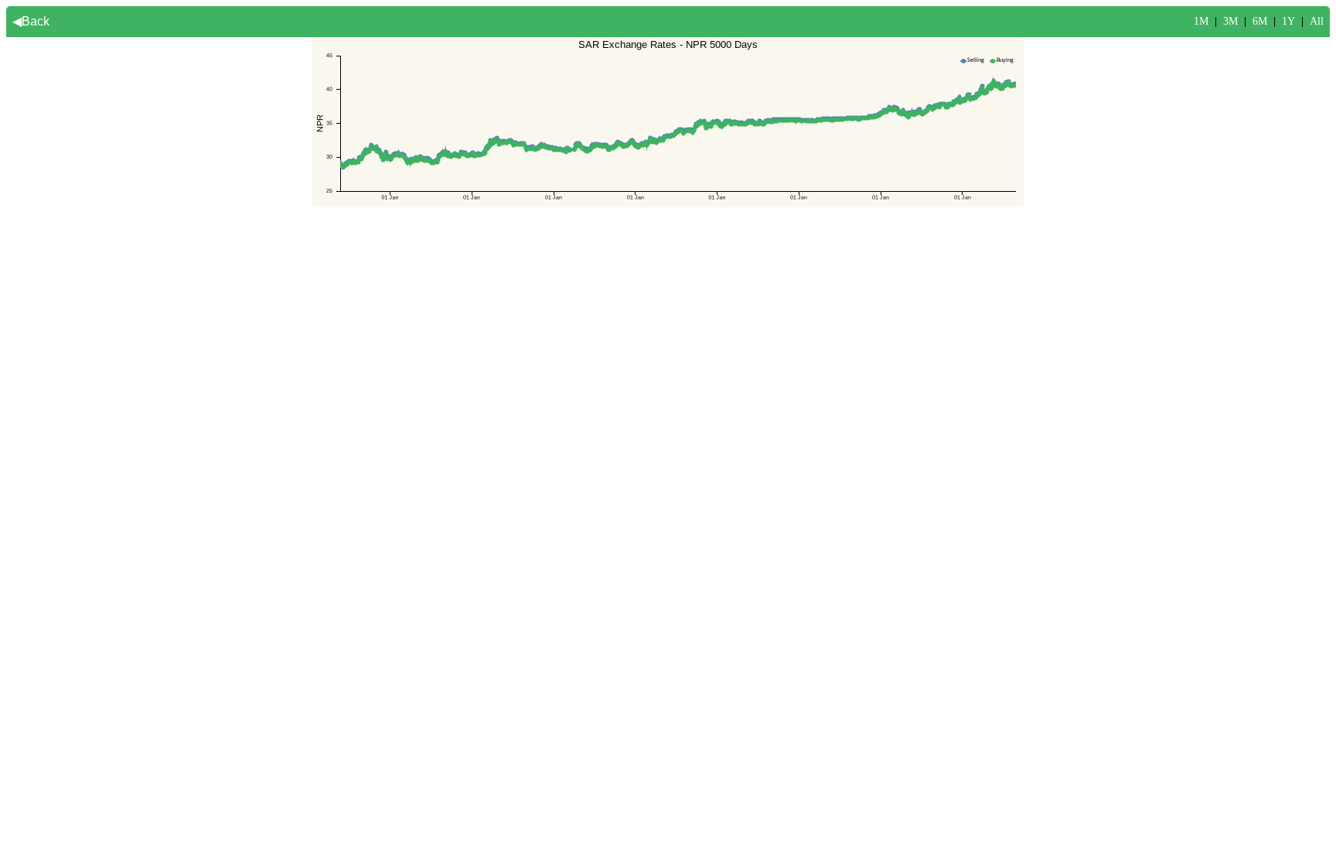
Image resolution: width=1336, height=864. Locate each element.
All (1317, 21)
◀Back (30, 21)
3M (1230, 21)
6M (1259, 21)
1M (1201, 21)
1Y (1288, 21)
